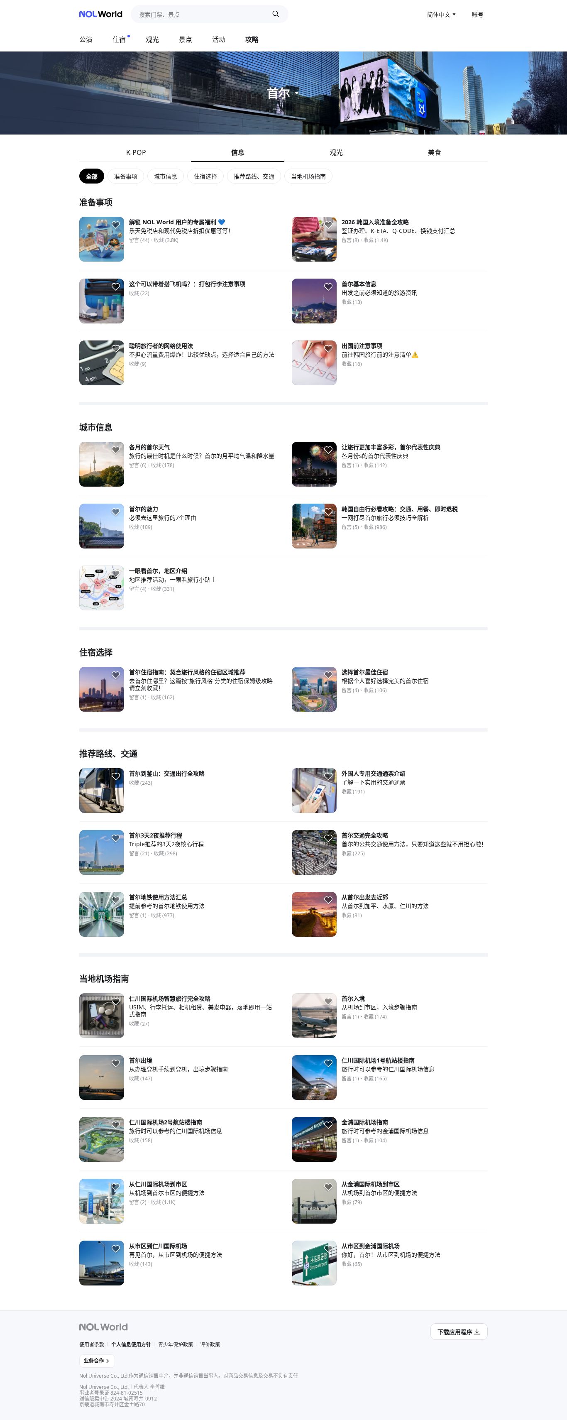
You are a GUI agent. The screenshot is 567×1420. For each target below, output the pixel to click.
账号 (478, 14)
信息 (237, 152)
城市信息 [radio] (165, 176)
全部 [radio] (92, 176)
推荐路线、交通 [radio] (254, 176)
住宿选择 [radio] (205, 176)
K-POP (136, 152)
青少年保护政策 (175, 1344)
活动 (218, 39)
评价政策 (210, 1344)
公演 (86, 39)
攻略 (252, 39)
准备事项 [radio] (125, 176)
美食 (434, 152)
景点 (185, 39)
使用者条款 (91, 1344)
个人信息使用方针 (131, 1344)
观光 (152, 39)
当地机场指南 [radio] (308, 176)
